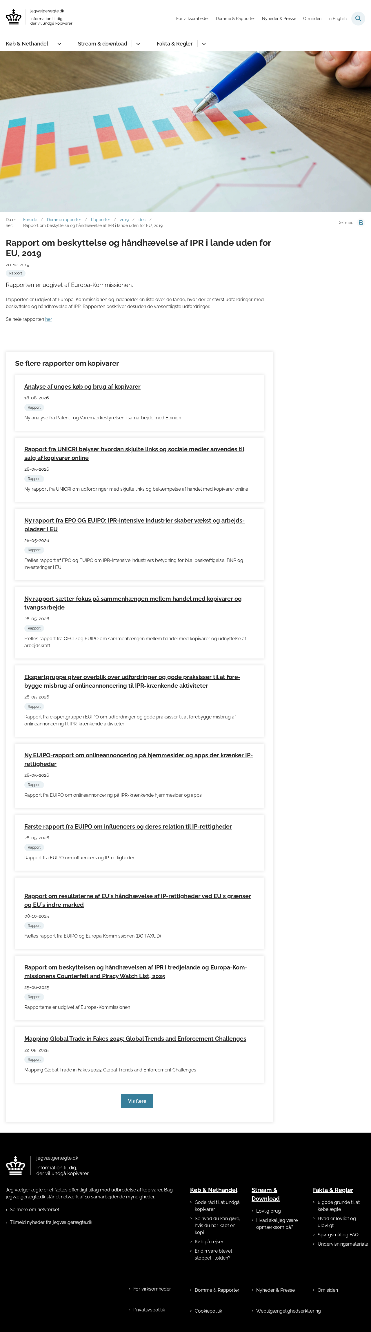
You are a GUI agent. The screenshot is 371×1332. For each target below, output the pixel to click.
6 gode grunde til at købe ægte (339, 1206)
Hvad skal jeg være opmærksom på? (277, 1224)
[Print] (361, 222)
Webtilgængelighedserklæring (280, 1311)
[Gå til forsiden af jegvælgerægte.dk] (39, 18)
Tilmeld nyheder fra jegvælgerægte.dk (51, 1222)
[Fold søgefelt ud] (358, 19)
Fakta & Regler (175, 44)
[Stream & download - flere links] (137, 43)
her (48, 319)
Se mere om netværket (34, 1209)
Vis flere (137, 1101)
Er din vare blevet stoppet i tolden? (213, 1254)
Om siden (328, 1290)
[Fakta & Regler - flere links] (203, 43)
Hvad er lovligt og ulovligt (337, 1222)
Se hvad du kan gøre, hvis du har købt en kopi (217, 1225)
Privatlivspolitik (149, 1310)
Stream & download (102, 44)
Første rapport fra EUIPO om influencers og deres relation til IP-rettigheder (128, 826)
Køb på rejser (209, 1241)
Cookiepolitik (208, 1311)
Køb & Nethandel (27, 44)
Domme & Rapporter (217, 1290)
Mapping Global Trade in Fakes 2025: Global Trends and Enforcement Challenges (135, 1038)
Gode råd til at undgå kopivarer (217, 1206)
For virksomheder (152, 1289)
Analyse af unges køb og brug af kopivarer (82, 386)
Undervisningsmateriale (341, 1244)
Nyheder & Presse (275, 1290)
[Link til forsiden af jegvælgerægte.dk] (47, 1166)
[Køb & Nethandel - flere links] (58, 43)
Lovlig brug (268, 1211)
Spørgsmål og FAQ (338, 1235)
